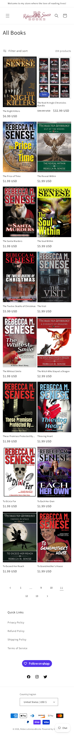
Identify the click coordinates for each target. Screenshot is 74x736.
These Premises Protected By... (19, 436)
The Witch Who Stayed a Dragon (53, 371)
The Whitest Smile (12, 371)
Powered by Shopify (51, 729)
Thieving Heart (45, 436)
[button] (7, 16)
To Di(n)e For (9, 501)
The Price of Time (11, 176)
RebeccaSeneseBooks (30, 729)
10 (51, 587)
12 (26, 596)
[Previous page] (10, 588)
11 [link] (61, 588)
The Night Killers (11, 111)
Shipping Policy (17, 639)
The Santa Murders (12, 241)
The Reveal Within (46, 176)
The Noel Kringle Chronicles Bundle (51, 104)
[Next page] (47, 596)
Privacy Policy (16, 622)
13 (37, 596)
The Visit (41, 306)
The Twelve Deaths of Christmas (19, 306)
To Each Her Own (46, 501)
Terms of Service (18, 648)
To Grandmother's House (50, 566)
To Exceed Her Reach (13, 566)
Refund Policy (16, 631)
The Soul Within (45, 241)
